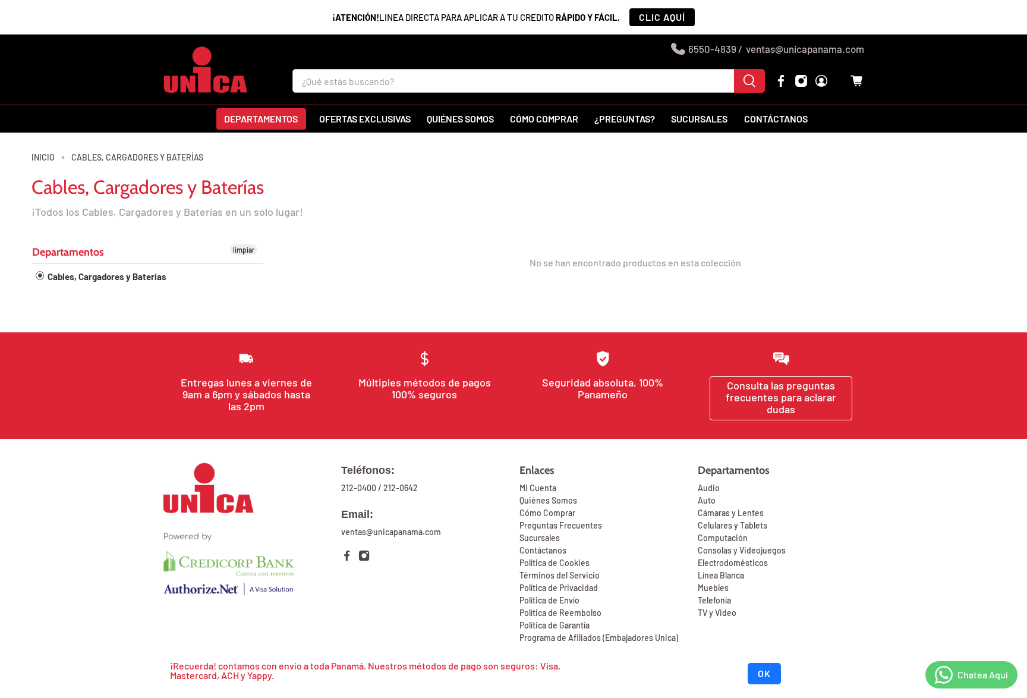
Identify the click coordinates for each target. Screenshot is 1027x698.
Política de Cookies (554, 563)
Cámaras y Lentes (731, 513)
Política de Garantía (554, 625)
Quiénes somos (460, 118)
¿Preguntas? (624, 118)
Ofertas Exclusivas (365, 118)
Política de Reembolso (560, 613)
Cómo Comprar (547, 513)
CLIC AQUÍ (662, 17)
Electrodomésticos (733, 563)
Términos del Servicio (559, 575)
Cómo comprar (544, 118)
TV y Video (717, 613)
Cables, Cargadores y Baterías (137, 157)
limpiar (243, 250)
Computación (723, 538)
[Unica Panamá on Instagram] (801, 81)
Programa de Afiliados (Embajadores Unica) (598, 638)
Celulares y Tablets (732, 525)
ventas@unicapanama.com (805, 49)
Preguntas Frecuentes (560, 525)
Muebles (713, 588)
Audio (709, 488)
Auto (707, 500)
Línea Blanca (721, 575)
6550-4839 (712, 49)
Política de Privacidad (558, 588)
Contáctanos (776, 118)
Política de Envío (549, 600)
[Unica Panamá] (205, 69)
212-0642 (400, 488)
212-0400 (358, 488)
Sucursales (699, 118)
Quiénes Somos (548, 500)
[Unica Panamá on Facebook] (780, 81)
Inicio (43, 157)
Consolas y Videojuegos (742, 550)
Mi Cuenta (537, 488)
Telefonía (714, 600)
